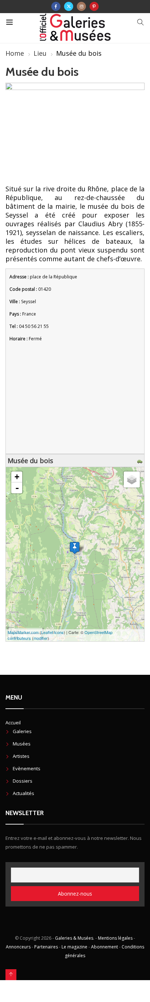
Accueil (13, 722)
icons (59, 632)
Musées (22, 743)
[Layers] (132, 479)
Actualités (23, 793)
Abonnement (104, 947)
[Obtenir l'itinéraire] (140, 460)
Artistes (21, 756)
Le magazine (74, 947)
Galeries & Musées (74, 938)
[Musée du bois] (74, 548)
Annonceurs (18, 947)
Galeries (22, 731)
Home (14, 53)
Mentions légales (115, 938)
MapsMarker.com (23, 632)
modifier (40, 638)
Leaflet (47, 632)
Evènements (26, 768)
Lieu (40, 53)
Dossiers (22, 781)
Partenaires (46, 947)
